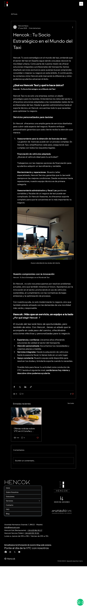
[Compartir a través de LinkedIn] (25, 387)
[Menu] (81, 3)
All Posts (14, 14)
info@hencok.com (12, 527)
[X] (15, 552)
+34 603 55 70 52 (31, 533)
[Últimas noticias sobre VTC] (26, 416)
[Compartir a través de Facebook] (14, 387)
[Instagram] (10, 552)
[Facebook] (6, 552)
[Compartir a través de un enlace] (31, 387)
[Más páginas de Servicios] (39, 500)
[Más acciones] (72, 27)
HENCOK (18, 482)
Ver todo (71, 403)
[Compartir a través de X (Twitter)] (20, 387)
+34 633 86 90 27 (34, 530)
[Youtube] (19, 552)
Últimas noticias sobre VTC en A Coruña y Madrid (24, 429)
